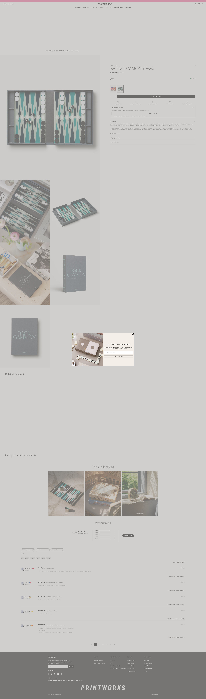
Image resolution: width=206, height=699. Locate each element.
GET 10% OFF (119, 356)
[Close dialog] (133, 334)
